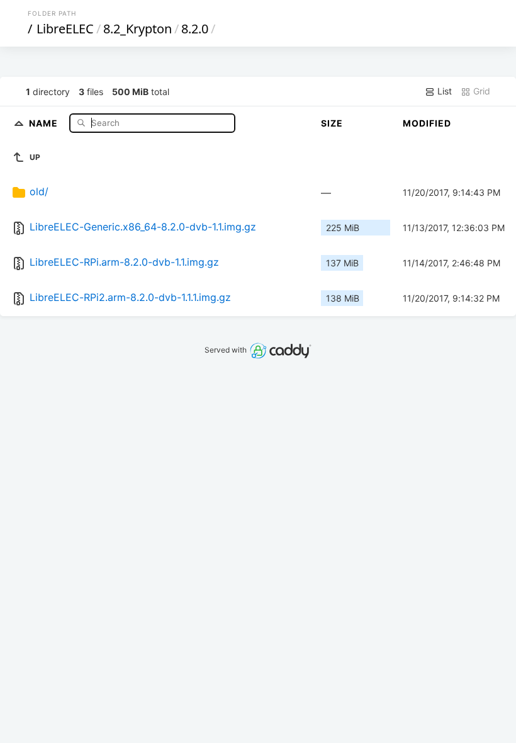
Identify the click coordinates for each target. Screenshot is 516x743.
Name (44, 122)
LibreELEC (65, 28)
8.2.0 (194, 28)
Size (332, 123)
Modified (427, 123)
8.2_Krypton (137, 28)
